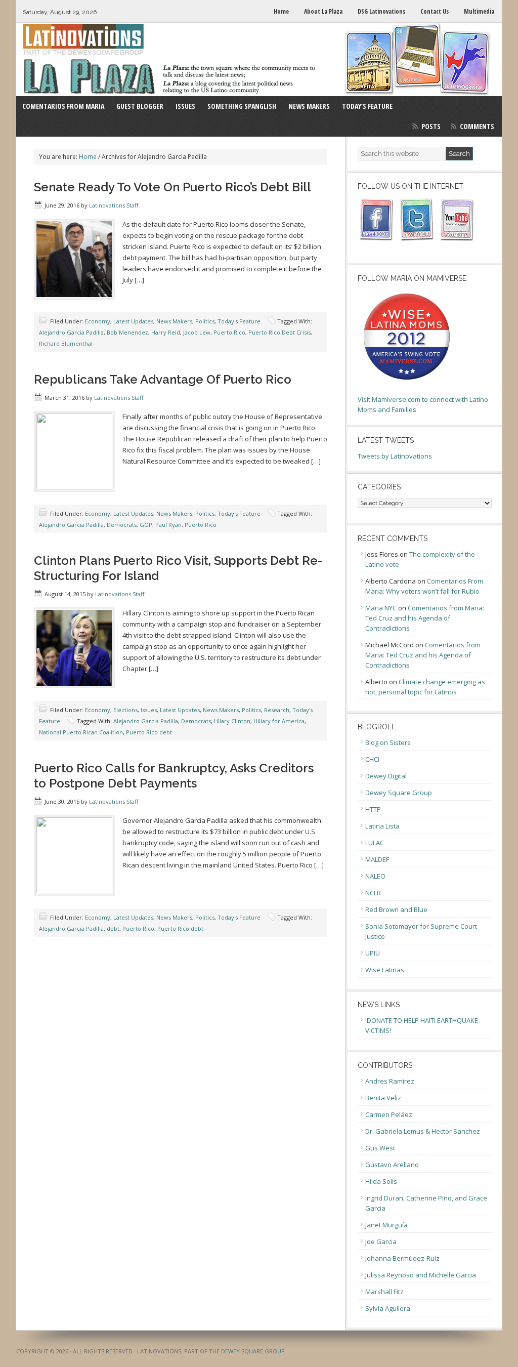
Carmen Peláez (388, 1114)
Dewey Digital (386, 775)
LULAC (374, 842)
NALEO (375, 876)
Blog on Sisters (388, 742)
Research (276, 710)
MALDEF (377, 859)
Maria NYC (381, 607)
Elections (125, 710)
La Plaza (259, 59)
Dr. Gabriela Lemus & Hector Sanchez (422, 1131)
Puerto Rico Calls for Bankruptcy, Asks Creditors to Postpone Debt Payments (174, 776)
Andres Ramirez (389, 1081)
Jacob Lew (196, 332)
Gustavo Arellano (392, 1164)
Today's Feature (239, 321)
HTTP (373, 809)
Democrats (122, 524)
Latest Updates (133, 321)
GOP (146, 524)
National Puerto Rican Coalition (81, 732)
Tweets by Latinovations (395, 456)
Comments (477, 126)
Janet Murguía (386, 1224)
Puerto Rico (229, 332)
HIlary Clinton (232, 721)
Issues (149, 710)
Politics (204, 321)
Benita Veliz (383, 1097)
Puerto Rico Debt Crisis (279, 332)
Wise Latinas (384, 969)
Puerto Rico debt (149, 732)
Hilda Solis (381, 1181)
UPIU (372, 953)
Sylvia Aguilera (387, 1308)
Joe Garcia (381, 1241)
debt (113, 928)
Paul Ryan (168, 524)
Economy (97, 321)
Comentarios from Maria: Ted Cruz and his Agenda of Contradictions (424, 618)
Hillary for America (279, 721)
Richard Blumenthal (66, 343)
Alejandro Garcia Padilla (71, 332)
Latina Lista (382, 826)
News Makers (174, 321)
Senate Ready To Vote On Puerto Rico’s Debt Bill (172, 187)
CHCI (372, 759)
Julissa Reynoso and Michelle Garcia (420, 1274)
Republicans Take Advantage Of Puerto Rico (162, 379)
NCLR (373, 892)
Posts (431, 126)
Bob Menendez (127, 332)
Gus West (380, 1147)
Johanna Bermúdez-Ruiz (402, 1258)
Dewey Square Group (398, 792)
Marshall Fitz (384, 1291)
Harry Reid (165, 332)
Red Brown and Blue (396, 909)
